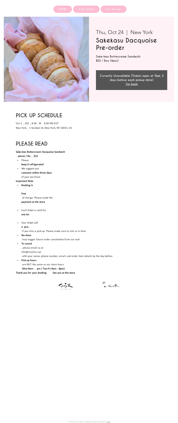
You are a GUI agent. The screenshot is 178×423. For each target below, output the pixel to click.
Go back (132, 84)
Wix (108, 422)
